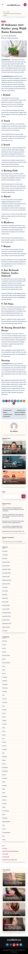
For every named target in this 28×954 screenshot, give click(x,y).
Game (3, 735)
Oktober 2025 (5, 576)
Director (4, 709)
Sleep (3, 807)
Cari (3, 491)
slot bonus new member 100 (9, 859)
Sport (3, 814)
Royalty (4, 800)
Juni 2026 (5, 555)
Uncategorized (6, 832)
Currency (4, 702)
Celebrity (4, 680)
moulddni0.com (13, 5)
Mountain (4, 778)
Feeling (4, 720)
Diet (3, 706)
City (3, 695)
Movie (3, 782)
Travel (4, 829)
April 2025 (5, 598)
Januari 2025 (5, 609)
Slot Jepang (5, 810)
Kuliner (4, 774)
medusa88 (5, 854)
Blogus (21, 950)
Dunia (3, 713)
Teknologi (4, 818)
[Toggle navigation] (2, 4)
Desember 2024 (6, 612)
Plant (3, 792)
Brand (4, 673)
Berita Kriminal (6, 662)
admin (7, 35)
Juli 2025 (4, 587)
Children (4, 691)
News (3, 789)
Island (4, 760)
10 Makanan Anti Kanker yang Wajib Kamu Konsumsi (13, 29)
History (4, 745)
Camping (4, 677)
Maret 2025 (5, 602)
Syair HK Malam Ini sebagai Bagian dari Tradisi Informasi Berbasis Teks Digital (12, 527)
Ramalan (4, 796)
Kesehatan (5, 767)
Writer (4, 839)
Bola (3, 666)
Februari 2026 (6, 562)
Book (3, 670)
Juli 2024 (4, 630)
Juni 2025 (5, 591)
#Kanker (5, 38)
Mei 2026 (4, 558)
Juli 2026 (4, 551)
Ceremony (5, 684)
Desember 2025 (6, 569)
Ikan (3, 753)
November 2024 (6, 616)
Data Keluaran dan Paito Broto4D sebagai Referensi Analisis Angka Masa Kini (13, 521)
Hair (3, 738)
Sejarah (4, 803)
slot (3, 845)
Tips (3, 825)
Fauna (4, 717)
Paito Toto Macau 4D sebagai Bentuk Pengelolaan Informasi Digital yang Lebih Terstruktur (13, 509)
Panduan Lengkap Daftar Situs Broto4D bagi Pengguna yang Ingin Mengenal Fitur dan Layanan (13, 516)
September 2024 (6, 623)
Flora (3, 727)
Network (4, 785)
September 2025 (6, 580)
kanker (3, 70)
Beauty (4, 652)
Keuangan (5, 771)
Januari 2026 (5, 565)
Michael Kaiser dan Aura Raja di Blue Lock (13, 531)
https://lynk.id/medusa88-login (10, 851)
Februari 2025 (6, 605)
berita (3, 659)
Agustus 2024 (6, 627)
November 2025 (6, 573)
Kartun (4, 764)
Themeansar (14, 952)
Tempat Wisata (6, 821)
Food (3, 731)
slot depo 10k (5, 856)
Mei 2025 (4, 594)
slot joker (4, 848)
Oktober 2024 (6, 620)
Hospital (4, 749)
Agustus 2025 (6, 583)
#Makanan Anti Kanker (12, 38)
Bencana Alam (6, 655)
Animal (4, 644)
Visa (3, 836)
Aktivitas (4, 641)
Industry (4, 756)
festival (4, 724)
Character (5, 688)
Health (3, 21)
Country (4, 699)
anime (4, 648)
